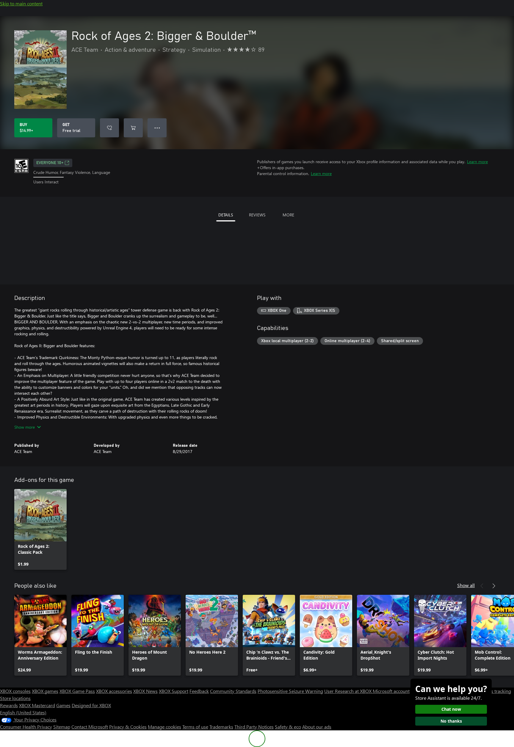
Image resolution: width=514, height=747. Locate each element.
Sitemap (61, 727)
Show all (466, 585)
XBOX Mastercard (37, 705)
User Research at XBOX (348, 691)
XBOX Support (173, 691)
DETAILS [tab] (225, 215)
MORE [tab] (288, 215)
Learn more (477, 161)
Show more (24, 427)
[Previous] (482, 586)
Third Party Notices (254, 727)
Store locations (15, 698)
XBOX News (145, 691)
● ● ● (157, 127)
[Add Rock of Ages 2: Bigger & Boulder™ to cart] (133, 127)
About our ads (316, 727)
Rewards (9, 705)
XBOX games (45, 691)
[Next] (494, 586)
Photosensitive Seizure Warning (290, 691)
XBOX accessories (114, 691)
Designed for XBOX (91, 705)
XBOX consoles (15, 691)
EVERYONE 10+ (49, 163)
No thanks (451, 721)
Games (63, 705)
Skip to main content (21, 3)
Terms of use (195, 727)
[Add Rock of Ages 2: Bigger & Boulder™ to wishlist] (109, 127)
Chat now (451, 709)
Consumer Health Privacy (26, 727)
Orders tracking (495, 691)
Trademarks (221, 727)
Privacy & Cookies (128, 727)
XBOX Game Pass (77, 691)
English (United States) (23, 712)
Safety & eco (288, 727)
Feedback (199, 691)
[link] (40, 529)
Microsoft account (391, 691)
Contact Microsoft (89, 727)
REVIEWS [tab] (257, 215)
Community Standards (233, 691)
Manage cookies (164, 727)
